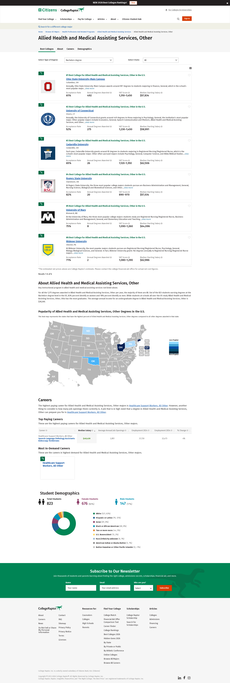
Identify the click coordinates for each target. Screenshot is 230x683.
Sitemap (62, 623)
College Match (110, 615)
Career (42, 430)
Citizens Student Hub (131, 19)
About (60, 49)
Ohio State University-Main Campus (85, 79)
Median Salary (84, 430)
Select (138, 588)
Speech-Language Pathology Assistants (56, 438)
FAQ (60, 619)
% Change (181, 430)
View (133, 3)
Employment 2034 (162, 430)
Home (40, 32)
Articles (101, 19)
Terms (61, 636)
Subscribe (164, 588)
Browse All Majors (52, 32)
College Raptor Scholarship (133, 616)
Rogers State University (79, 178)
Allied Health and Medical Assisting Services (114, 32)
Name (68, 582)
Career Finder (110, 626)
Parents (85, 627)
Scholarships (66, 19)
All (145, 60)
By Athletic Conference (114, 651)
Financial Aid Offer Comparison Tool (112, 620)
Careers (70, 49)
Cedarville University (77, 144)
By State (107, 642)
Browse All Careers (112, 663)
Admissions (155, 619)
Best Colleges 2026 (112, 634)
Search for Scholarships (132, 623)
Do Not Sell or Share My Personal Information (47, 630)
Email (102, 582)
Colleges (86, 619)
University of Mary (76, 209)
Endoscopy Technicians (48, 441)
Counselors (87, 615)
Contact (62, 615)
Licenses (62, 640)
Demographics (85, 49)
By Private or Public (112, 646)
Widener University (76, 241)
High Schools (88, 623)
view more (89, 88)
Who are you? (140, 582)
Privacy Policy (65, 627)
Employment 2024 (139, 430)
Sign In (187, 19)
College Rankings (111, 630)
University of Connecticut (80, 110)
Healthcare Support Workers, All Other (148, 405)
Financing (154, 623)
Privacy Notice (65, 631)
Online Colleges (110, 655)
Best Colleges (47, 49)
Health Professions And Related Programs (78, 32)
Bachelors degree (74, 60)
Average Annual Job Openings (111, 430)
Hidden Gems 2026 (112, 638)
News (40, 623)
